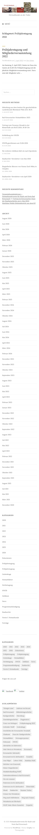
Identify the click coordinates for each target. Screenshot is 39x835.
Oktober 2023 (7, 370)
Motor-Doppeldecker (10, 768)
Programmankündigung (11, 607)
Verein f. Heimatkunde (10, 618)
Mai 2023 (5, 391)
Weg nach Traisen (28, 798)
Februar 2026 (7, 245)
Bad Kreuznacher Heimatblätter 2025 (16, 117)
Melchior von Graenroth (11, 764)
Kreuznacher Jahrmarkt (11, 753)
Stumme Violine (26, 790)
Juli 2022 (5, 440)
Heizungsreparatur (22, 738)
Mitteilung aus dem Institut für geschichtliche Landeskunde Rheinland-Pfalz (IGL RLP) (19, 108)
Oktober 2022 (7, 424)
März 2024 (6, 348)
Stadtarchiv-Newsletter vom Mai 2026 (16, 159)
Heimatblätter (7, 580)
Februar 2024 (7, 354)
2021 (3, 526)
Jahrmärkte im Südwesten (12, 746)
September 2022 (8, 429)
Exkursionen (6, 558)
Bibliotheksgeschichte (24, 712)
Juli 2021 (5, 489)
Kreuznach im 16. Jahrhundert (13, 757)
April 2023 (6, 397)
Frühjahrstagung (8, 563)
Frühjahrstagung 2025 (27, 723)
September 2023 (8, 375)
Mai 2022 (5, 445)
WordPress (16, 828)
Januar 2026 (6, 251)
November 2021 (8, 467)
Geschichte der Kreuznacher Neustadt (16, 731)
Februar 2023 (7, 402)
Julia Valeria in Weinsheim (12, 749)
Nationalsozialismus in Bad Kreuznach (16, 775)
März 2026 (6, 240)
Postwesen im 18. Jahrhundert (13, 783)
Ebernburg (20, 716)
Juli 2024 (5, 327)
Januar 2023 (6, 408)
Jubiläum (5, 596)
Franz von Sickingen (10, 723)
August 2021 (6, 483)
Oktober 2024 (7, 316)
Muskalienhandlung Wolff (12, 772)
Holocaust (6, 742)
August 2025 (6, 272)
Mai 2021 (5, 494)
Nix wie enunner (9, 779)
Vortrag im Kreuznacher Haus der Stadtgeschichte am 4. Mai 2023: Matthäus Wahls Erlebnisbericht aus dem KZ (19, 201)
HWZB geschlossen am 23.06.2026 (15, 143)
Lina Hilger (7, 761)
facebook (9, 691)
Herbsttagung (7, 585)
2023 (4, 536)
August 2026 (6, 218)
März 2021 (6, 500)
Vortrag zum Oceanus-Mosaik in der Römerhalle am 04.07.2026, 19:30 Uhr (16, 126)
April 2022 (6, 451)
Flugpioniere (24, 719)
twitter (21, 691)
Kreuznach (28, 749)
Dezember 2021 (8, 462)
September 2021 (8, 478)
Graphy (29, 828)
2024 (4, 542)
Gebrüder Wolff (8, 727)
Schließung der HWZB (10, 135)
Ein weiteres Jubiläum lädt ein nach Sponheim (19, 151)
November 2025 (8, 262)
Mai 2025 (5, 283)
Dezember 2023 (8, 359)
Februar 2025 (7, 299)
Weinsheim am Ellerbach (11, 801)
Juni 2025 (5, 278)
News (4, 601)
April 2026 (6, 235)
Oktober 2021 (7, 472)
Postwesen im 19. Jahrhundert (13, 787)
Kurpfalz (29, 757)
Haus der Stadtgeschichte (21, 734)
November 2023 (8, 364)
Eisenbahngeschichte (10, 719)
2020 (4, 520)
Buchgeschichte (8, 716)
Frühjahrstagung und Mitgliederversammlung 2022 (17, 53)
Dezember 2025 (8, 256)
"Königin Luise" (8, 708)
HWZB (4, 590)
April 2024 (6, 343)
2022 (3, 46)
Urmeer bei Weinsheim (11, 794)
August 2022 (6, 435)
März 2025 (6, 294)
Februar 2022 (7, 456)
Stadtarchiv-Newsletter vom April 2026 (17, 177)
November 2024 (8, 310)
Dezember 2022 (8, 413)
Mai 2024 (5, 337)
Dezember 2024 (8, 305)
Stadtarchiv (6, 612)
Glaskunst (6, 734)
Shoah (5, 790)
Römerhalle (30, 787)
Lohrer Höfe (18, 761)
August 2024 (6, 321)
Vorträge (5, 623)
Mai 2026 (5, 229)
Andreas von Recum (23, 708)
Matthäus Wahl (30, 761)
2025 (4, 547)
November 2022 (8, 418)
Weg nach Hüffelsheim (11, 798)
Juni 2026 (5, 224)
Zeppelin (29, 805)
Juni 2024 (5, 332)
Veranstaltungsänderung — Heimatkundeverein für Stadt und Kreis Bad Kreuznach (18, 196)
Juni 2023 (5, 386)
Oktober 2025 (7, 267)
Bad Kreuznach (8, 712)
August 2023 (6, 381)
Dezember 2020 (8, 505)
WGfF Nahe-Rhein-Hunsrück (13, 805)
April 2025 (6, 289)
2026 (4, 553)
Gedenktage (6, 574)
